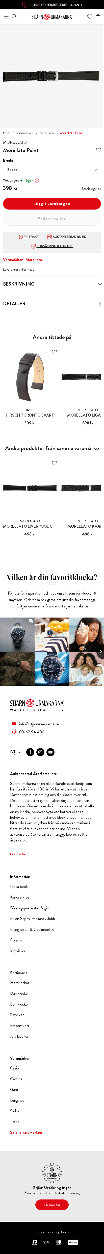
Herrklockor (19, 983)
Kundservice (19, 897)
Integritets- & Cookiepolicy (32, 929)
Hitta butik (19, 886)
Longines (17, 1100)
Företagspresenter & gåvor (31, 908)
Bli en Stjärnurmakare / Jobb (32, 919)
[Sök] (14, 16)
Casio (14, 1068)
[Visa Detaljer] (100, 304)
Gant (14, 1089)
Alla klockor (19, 1036)
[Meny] (6, 16)
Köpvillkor (17, 951)
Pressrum (17, 940)
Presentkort (19, 1026)
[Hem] (52, 16)
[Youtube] (50, 752)
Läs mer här (18, 853)
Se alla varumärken (26, 1132)
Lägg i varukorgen (52, 204)
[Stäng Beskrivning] (100, 284)
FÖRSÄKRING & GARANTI (55, 246)
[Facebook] (30, 752)
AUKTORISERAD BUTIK (69, 237)
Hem (6, 132)
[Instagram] (40, 752)
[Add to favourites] (98, 150)
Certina (16, 1079)
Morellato (47, 132)
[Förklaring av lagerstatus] (37, 180)
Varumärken (25, 132)
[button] (52, 170)
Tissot (14, 1121)
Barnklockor (19, 1004)
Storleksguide (91, 188)
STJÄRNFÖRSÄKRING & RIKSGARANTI (55, 5)
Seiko (14, 1111)
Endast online (52, 219)
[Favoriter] (89, 16)
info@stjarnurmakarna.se (39, 724)
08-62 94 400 (31, 732)
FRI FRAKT (31, 237)
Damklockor (19, 993)
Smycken (17, 1015)
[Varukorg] (98, 16)
